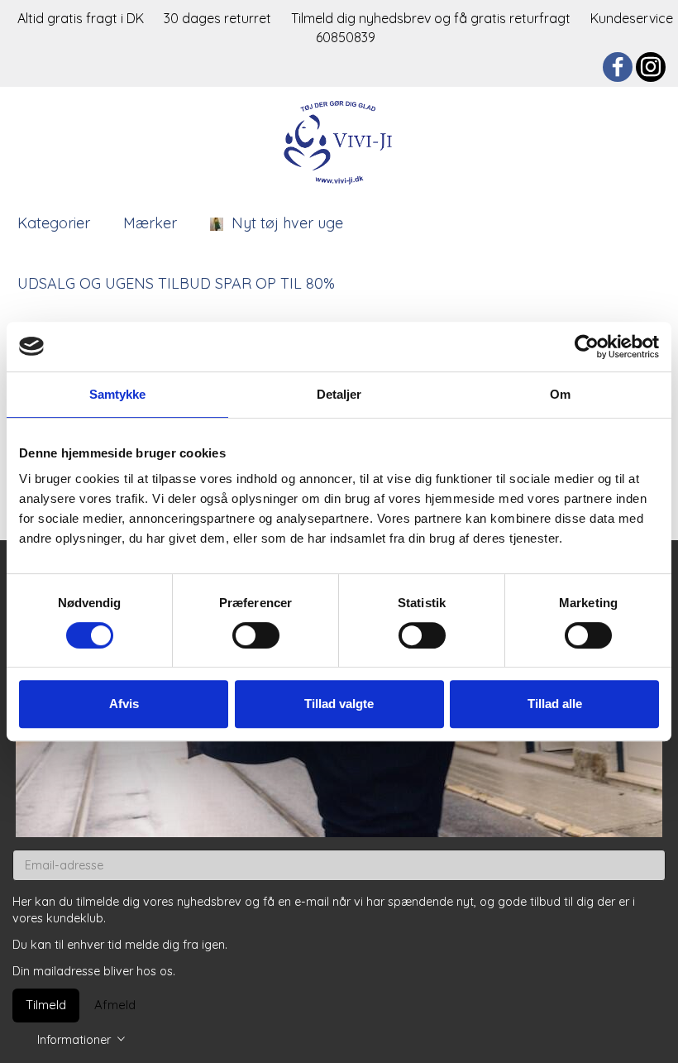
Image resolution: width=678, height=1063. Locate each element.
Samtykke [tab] (117, 394)
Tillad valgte (339, 704)
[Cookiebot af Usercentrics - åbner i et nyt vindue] (586, 346)
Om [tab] (560, 394)
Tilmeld (46, 1005)
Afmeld (115, 1005)
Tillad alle (555, 704)
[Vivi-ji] (339, 140)
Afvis (124, 704)
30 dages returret (219, 18)
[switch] (255, 635)
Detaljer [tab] (339, 394)
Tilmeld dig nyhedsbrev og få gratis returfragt (432, 18)
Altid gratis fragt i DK (80, 18)
